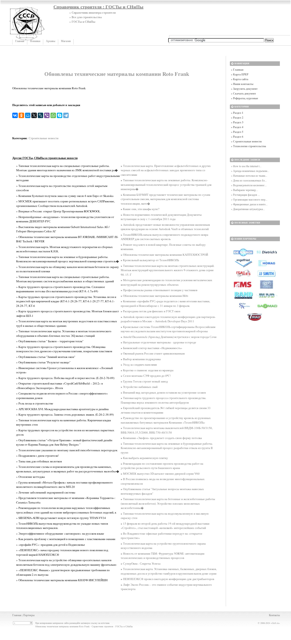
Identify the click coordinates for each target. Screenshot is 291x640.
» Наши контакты (242, 84)
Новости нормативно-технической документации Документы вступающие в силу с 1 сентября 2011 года (161, 217)
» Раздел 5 (237, 132)
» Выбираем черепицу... (244, 190)
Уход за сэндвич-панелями (140, 364)
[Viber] (47, 115)
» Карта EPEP (239, 74)
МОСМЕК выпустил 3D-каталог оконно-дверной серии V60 (161, 473)
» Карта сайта (239, 79)
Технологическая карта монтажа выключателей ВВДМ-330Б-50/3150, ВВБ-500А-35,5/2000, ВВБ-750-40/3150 (167, 430)
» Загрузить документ (244, 89)
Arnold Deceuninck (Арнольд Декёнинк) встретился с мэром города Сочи (169, 337)
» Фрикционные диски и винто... (249, 204)
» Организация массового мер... (249, 199)
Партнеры (29, 615)
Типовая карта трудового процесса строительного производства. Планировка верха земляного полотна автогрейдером (163, 400)
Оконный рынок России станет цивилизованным (154, 353)
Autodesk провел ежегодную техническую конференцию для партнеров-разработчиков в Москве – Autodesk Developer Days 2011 (168, 319)
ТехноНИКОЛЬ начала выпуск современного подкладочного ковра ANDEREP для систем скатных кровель (164, 237)
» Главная (237, 70)
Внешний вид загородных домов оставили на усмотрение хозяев (164, 392)
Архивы (50, 41)
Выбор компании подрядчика (142, 359)
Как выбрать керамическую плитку (145, 458)
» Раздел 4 (237, 127)
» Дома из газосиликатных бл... (249, 180)
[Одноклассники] (21, 115)
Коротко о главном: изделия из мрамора (148, 370)
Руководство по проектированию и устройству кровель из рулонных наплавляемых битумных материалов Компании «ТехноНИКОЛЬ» (166, 420)
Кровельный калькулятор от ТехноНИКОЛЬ (151, 260)
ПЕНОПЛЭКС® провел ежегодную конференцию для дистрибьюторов (168, 579)
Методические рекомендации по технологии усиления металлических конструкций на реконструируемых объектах (166, 282)
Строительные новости (43, 138)
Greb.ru (275, 623)
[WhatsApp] (53, 115)
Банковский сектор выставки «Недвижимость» (152, 348)
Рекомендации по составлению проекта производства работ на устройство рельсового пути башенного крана (162, 465)
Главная (19, 41)
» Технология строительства (248, 146)
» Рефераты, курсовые (244, 98)
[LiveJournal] (40, 115)
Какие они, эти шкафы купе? (141, 209)
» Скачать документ (243, 93)
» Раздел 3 (237, 122)
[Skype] (59, 115)
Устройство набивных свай (140, 387)
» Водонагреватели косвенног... (249, 185)
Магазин (66, 41)
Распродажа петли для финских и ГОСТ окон (151, 311)
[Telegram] (66, 115)
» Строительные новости (246, 141)
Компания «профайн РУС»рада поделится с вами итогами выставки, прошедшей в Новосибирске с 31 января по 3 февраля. (165, 303)
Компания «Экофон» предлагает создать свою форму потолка (162, 438)
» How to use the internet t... (246, 166)
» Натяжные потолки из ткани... (249, 175)
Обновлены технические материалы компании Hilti (155, 296)
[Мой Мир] (27, 115)
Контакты (274, 615)
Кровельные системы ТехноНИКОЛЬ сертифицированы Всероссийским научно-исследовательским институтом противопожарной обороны (168, 329)
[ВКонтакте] (15, 115)
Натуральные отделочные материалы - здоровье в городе (159, 342)
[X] (34, 115)
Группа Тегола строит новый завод (145, 381)
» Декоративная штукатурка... (248, 209)
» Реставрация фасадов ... (245, 194)
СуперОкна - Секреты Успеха (142, 563)
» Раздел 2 (237, 117)
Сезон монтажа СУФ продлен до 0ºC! (147, 376)
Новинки (35, 41)
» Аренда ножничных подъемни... (250, 171)
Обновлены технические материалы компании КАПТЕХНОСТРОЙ (165, 255)
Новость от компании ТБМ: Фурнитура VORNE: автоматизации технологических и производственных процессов (162, 555)
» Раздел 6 (237, 137)
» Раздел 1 (237, 113)
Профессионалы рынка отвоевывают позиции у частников (160, 290)
